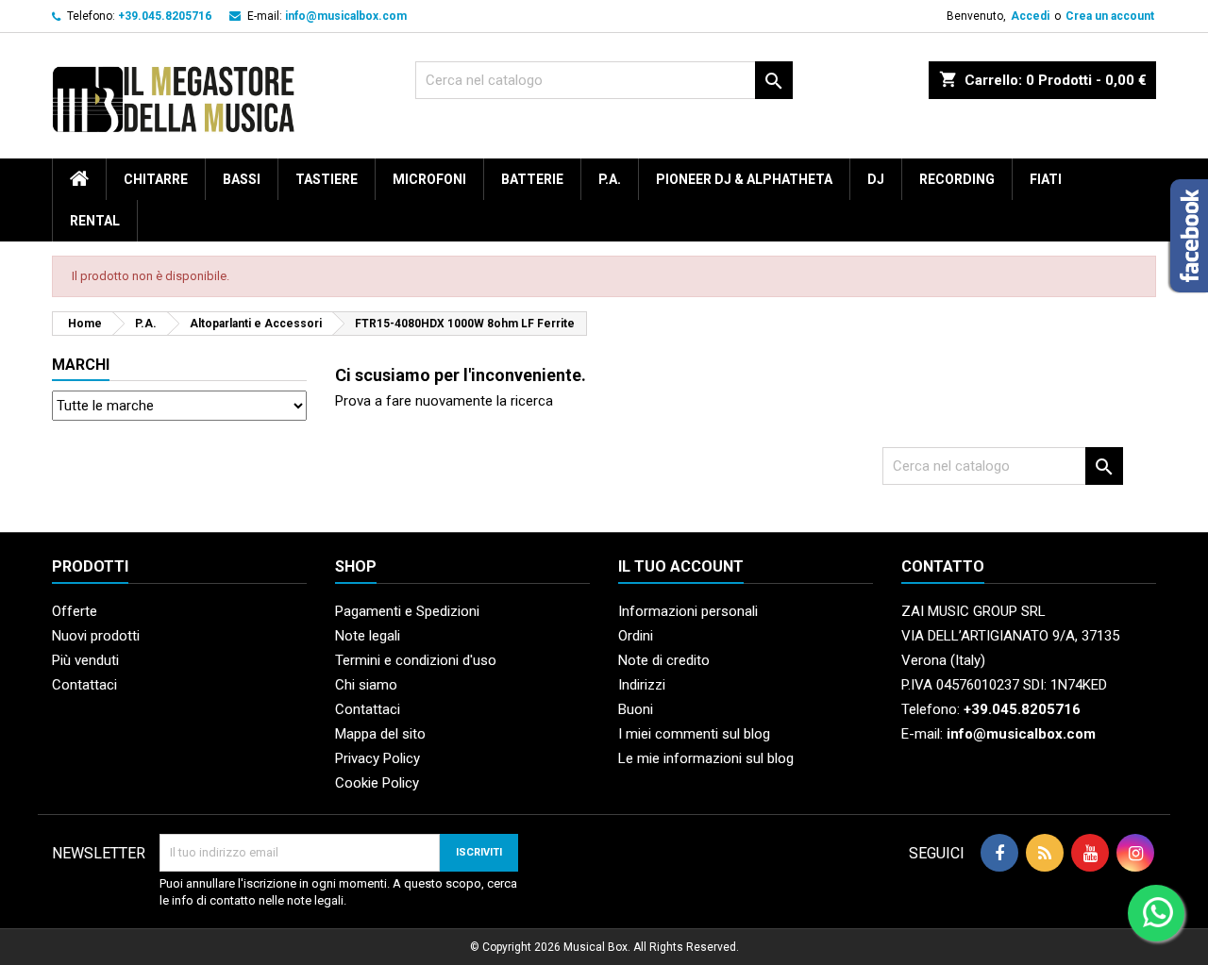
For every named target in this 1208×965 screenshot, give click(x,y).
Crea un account (1109, 16)
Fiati (1046, 179)
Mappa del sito (380, 733)
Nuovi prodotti (96, 635)
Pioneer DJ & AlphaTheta (744, 179)
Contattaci (84, 684)
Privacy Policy (377, 758)
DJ (875, 179)
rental (95, 220)
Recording (957, 179)
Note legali (367, 635)
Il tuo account (681, 566)
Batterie (532, 179)
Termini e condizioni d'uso (415, 660)
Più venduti (85, 660)
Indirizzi (641, 684)
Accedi (1030, 16)
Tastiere (326, 179)
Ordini (635, 635)
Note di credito (664, 660)
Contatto (942, 566)
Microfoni (429, 179)
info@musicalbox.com (346, 16)
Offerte (74, 611)
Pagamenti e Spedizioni (407, 611)
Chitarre (156, 179)
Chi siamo (366, 684)
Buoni (635, 709)
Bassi (241, 179)
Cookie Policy (377, 782)
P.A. (609, 179)
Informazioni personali (688, 611)
